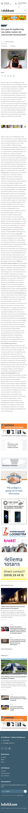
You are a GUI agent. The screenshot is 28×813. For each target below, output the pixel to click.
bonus (23, 225)
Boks (25, 808)
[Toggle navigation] (25, 10)
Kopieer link (4, 46)
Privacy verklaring (5, 775)
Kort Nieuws (3, 757)
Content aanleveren (5, 773)
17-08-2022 (4, 43)
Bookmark (13, 46)
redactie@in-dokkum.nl (8, 743)
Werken (2, 759)
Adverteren (3, 771)
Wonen (2, 762)
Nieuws (3, 25)
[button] (24, 445)
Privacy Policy (20, 795)
